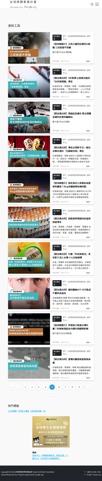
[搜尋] (92, 4)
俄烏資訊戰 (37, 410)
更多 (88, 61)
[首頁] (23, 4)
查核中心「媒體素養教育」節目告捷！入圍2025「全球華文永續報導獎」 (50, 457)
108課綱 (13, 410)
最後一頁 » (51, 394)
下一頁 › (89, 387)
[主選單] (97, 4)
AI (45, 410)
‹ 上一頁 (18, 387)
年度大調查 (24, 410)
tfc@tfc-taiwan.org (94, 474)
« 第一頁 (12, 387)
